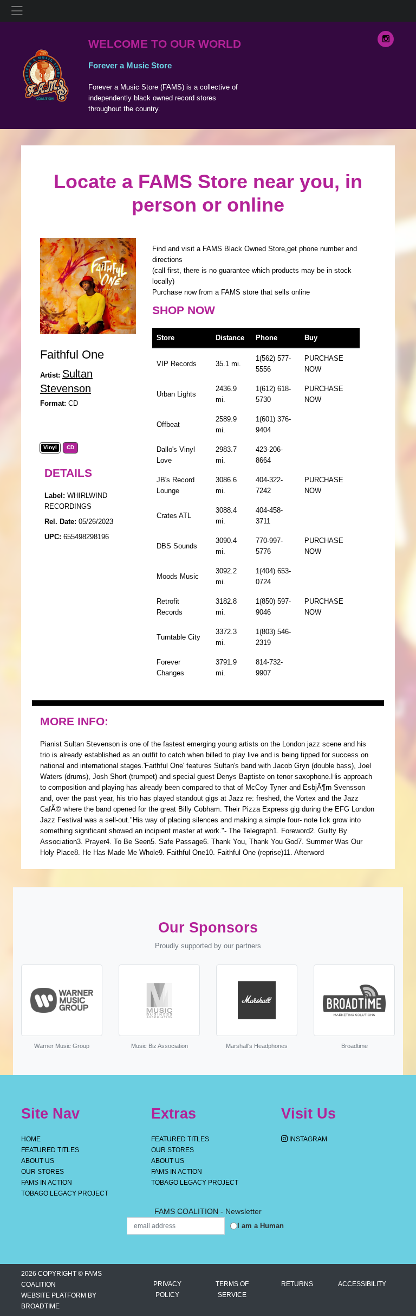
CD (70, 447)
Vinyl (50, 447)
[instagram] (385, 39)
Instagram (307, 1139)
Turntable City (178, 637)
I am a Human (260, 1226)
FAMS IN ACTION (46, 1182)
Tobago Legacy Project (64, 1193)
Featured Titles (50, 1150)
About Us (37, 1161)
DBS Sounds (177, 546)
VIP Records (177, 364)
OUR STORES (42, 1172)
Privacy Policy (167, 1289)
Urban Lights (176, 394)
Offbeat (168, 424)
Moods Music (178, 576)
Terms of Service (232, 1289)
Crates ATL (174, 516)
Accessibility (362, 1284)
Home (31, 1139)
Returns (297, 1284)
